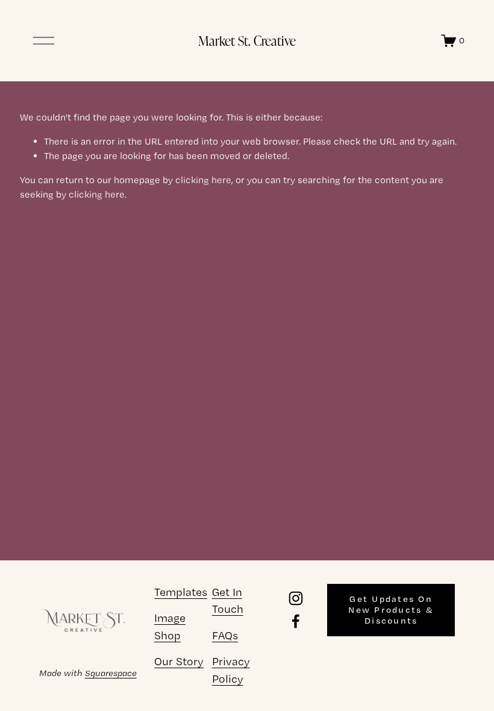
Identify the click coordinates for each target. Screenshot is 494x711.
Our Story (179, 661)
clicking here (203, 180)
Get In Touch (227, 600)
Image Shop (170, 626)
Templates (180, 592)
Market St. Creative (247, 40)
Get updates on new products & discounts (391, 610)
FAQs (225, 635)
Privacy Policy (231, 669)
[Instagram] (296, 598)
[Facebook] (296, 621)
